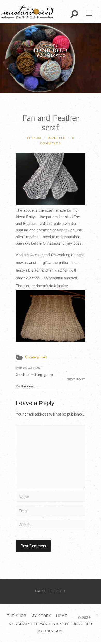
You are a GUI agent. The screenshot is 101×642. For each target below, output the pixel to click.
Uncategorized (36, 357)
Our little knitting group (34, 371)
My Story (41, 616)
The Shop (16, 616)
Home (61, 616)
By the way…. (50, 383)
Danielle (57, 137)
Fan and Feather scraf (50, 122)
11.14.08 (34, 137)
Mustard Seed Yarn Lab (34, 624)
